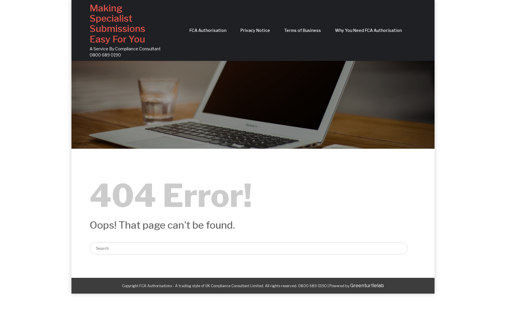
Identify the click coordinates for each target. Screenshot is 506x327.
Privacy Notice (255, 30)
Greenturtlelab (367, 285)
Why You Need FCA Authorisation (368, 30)
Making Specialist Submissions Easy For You (117, 23)
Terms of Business (302, 30)
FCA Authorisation (207, 30)
